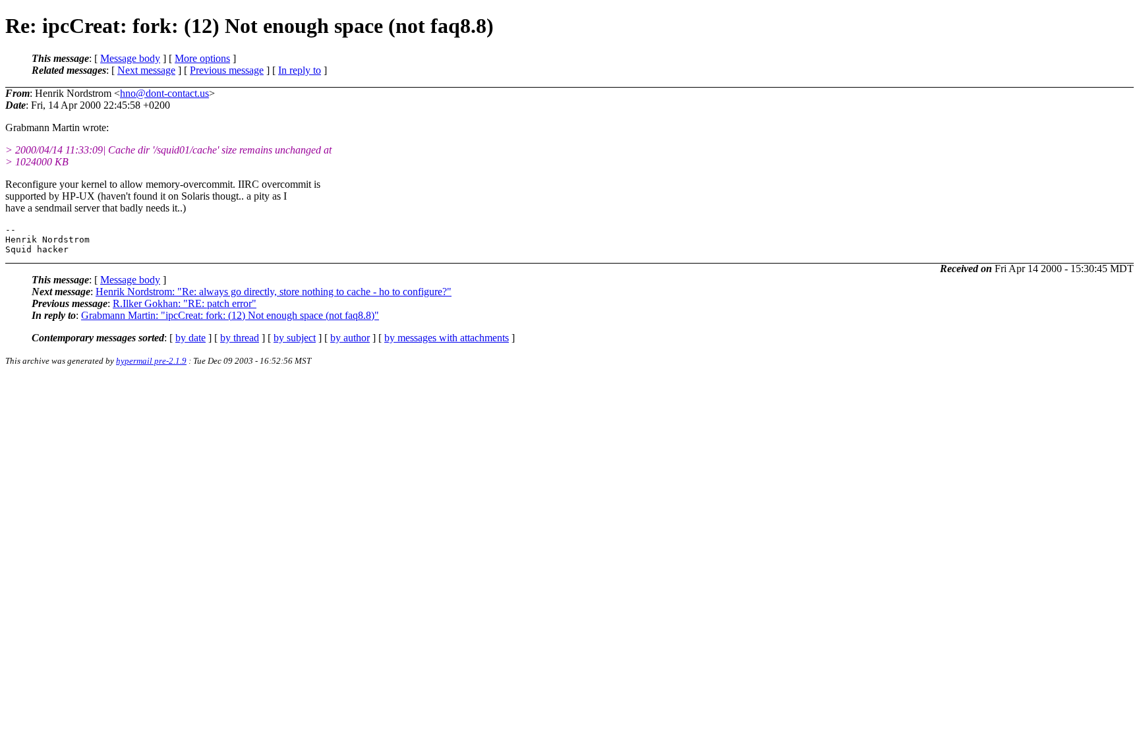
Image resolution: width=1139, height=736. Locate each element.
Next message (146, 70)
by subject (295, 337)
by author (350, 337)
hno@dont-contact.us (164, 93)
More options (202, 58)
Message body (130, 58)
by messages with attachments (446, 337)
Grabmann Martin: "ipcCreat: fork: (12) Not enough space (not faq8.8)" (230, 315)
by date (190, 337)
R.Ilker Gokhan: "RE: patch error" (184, 303)
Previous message (227, 70)
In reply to (299, 70)
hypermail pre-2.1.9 (151, 361)
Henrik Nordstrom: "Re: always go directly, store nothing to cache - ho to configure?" (274, 291)
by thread (239, 337)
